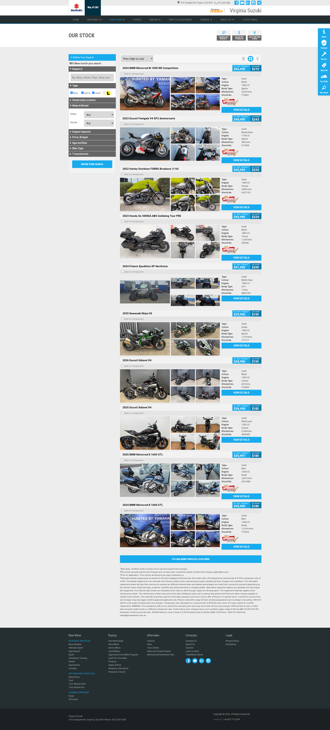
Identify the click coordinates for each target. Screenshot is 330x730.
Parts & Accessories (180, 19)
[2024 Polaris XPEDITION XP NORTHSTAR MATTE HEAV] (170, 291)
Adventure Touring (78, 658)
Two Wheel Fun (76, 687)
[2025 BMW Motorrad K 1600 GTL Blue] (170, 480)
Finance (204, 19)
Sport (71, 654)
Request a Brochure (118, 668)
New (75, 93)
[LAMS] (108, 93)
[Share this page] (258, 3)
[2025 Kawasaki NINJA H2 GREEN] (170, 339)
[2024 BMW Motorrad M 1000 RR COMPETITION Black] (170, 93)
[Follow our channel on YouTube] (243, 3)
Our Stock (116, 19)
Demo (87, 93)
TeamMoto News (194, 654)
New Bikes (92, 19)
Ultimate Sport (76, 647)
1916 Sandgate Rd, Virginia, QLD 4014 (196, 2)
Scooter (73, 668)
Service (153, 19)
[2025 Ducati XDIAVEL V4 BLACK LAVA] (170, 433)
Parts (149, 644)
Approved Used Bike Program (123, 654)
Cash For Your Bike (117, 658)
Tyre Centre (153, 647)
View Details (241, 109)
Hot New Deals (115, 640)
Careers (190, 647)
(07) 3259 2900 (223, 3)
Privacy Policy (232, 640)
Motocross (74, 676)
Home (76, 19)
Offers (137, 19)
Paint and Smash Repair (159, 651)
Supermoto (74, 664)
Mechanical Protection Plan (160, 654)
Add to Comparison (134, 74)
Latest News (250, 19)
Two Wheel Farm (77, 683)
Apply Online (114, 664)
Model (73, 122)
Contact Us (191, 640)
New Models (75, 644)
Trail (71, 680)
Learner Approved (79, 692)
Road (71, 695)
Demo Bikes (114, 647)
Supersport (74, 651)
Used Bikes (114, 651)
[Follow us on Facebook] (237, 3)
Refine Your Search (82, 57)
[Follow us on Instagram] (254, 3)
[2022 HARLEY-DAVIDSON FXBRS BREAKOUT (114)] (170, 194)
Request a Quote (116, 671)
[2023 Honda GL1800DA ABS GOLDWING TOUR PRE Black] (170, 241)
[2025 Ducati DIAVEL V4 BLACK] (170, 386)
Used (97, 93)
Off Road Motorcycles (82, 673)
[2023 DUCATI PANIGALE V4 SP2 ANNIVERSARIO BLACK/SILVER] (170, 144)
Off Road (73, 699)
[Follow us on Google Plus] (248, 3)
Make (73, 114)
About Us (225, 19)
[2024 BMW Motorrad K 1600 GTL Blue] (170, 530)
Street (72, 661)
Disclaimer (231, 644)
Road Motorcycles (79, 640)
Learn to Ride (192, 651)
